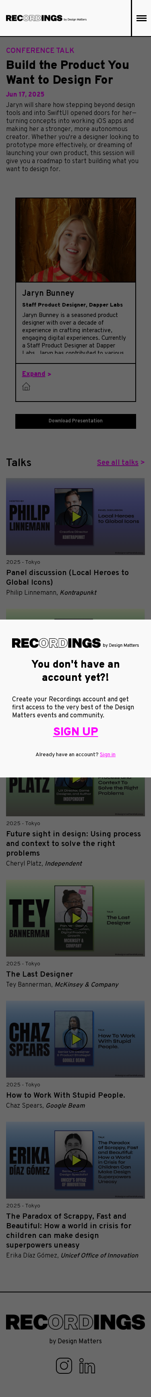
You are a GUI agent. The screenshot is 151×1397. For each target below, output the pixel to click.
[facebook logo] (65, 1366)
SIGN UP (75, 732)
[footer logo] (75, 1322)
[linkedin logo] (87, 1366)
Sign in (108, 754)
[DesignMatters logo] (46, 18)
